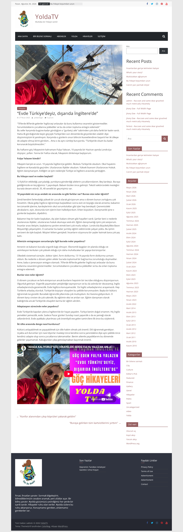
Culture (129, 369)
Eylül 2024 (130, 241)
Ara (127, 46)
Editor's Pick (131, 374)
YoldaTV (46, 16)
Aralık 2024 (131, 233)
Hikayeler (87, 36)
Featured (130, 378)
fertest (129, 126)
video (128, 411)
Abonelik (61, 36)
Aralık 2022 (131, 304)
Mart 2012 (130, 333)
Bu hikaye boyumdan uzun (62, 4)
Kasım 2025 (131, 208)
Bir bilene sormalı (42, 36)
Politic (129, 399)
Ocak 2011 (131, 337)
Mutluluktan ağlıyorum (136, 76)
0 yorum (50, 117)
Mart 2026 (130, 196)
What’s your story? (134, 72)
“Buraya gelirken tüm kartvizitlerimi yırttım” (95, 422)
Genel (129, 390)
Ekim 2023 (130, 275)
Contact (144, 484)
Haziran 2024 (132, 254)
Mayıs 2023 (131, 295)
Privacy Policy (147, 467)
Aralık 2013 (131, 312)
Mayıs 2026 (131, 187)
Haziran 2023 (132, 291)
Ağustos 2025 (132, 216)
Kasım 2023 (131, 270)
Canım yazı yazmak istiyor (137, 85)
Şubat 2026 (131, 200)
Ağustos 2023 (132, 283)
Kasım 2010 (131, 345)
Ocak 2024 (131, 266)
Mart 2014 (130, 308)
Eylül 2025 (130, 212)
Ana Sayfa (23, 36)
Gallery (129, 386)
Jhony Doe (130, 108)
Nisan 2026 (131, 191)
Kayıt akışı (130, 435)
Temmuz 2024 (132, 250)
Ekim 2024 (130, 237)
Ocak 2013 (131, 325)
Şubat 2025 (131, 229)
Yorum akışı (131, 439)
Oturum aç (131, 431)
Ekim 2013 (130, 316)
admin (129, 100)
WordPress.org (132, 443)
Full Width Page (144, 108)
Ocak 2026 (131, 204)
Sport (128, 403)
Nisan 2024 (131, 258)
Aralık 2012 (131, 329)
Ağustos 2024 (132, 246)
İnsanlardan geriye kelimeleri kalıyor (142, 68)
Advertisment (147, 475)
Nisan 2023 (131, 300)
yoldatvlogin (38, 117)
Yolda (74, 36)
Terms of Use (147, 471)
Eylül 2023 (130, 279)
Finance (129, 382)
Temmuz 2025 (132, 221)
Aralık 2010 (131, 341)
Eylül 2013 (130, 320)
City (128, 365)
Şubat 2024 (131, 262)
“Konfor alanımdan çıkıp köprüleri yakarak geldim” (46, 416)
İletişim (101, 36)
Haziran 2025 (132, 225)
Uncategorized (132, 407)
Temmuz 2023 (132, 287)
